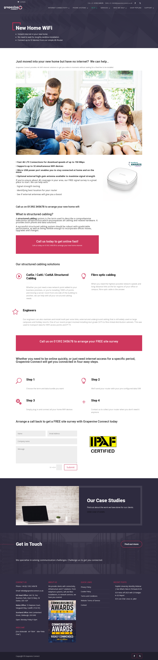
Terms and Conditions (89, 596)
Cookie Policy (86, 591)
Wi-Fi (93, 8)
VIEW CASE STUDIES (96, 512)
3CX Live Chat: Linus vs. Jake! (125, 599)
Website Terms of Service (90, 600)
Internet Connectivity (58, 8)
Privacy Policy (86, 587)
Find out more (131, 544)
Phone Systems (79, 8)
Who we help (119, 8)
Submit (71, 467)
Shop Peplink (135, 8)
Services (104, 8)
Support (148, 8)
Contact (84, 605)
